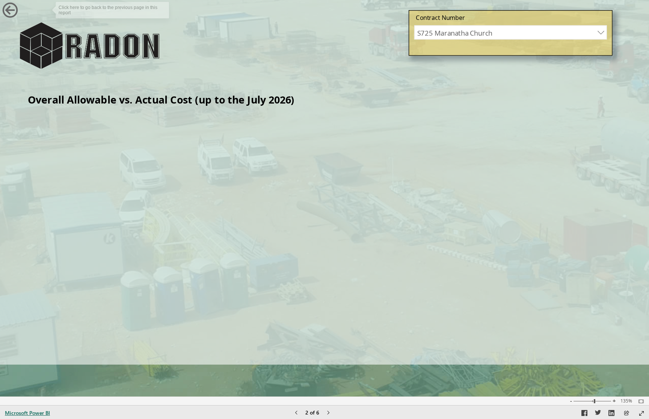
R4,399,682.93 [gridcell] (584, 181)
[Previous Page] (296, 413)
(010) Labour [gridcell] (55, 210)
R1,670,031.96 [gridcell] (296, 269)
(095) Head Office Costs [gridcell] (76, 166)
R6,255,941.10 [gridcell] (584, 195)
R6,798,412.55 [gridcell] (296, 195)
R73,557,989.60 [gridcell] (459, 137)
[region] (324, 182)
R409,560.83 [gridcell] (465, 254)
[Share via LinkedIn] (611, 414)
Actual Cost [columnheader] (408, 117)
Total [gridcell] (41, 299)
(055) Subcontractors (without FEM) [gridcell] (99, 195)
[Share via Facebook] (584, 414)
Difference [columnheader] (552, 117)
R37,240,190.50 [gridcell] (294, 152)
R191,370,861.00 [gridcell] (291, 137)
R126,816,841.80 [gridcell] (456, 299)
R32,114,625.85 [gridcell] (459, 152)
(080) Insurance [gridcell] (61, 254)
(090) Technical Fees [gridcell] (69, 225)
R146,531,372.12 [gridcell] (578, 299)
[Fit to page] (639, 401)
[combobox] (510, 33)
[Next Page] (328, 413)
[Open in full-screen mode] (641, 413)
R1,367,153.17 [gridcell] (584, 254)
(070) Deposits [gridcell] (58, 284)
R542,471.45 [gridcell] (465, 195)
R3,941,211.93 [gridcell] (584, 225)
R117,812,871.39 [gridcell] (579, 137)
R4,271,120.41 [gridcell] (462, 181)
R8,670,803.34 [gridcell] (296, 181)
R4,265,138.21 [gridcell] (296, 240)
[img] (89, 45)
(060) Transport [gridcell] (60, 269)
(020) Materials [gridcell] (59, 152)
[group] (511, 33)
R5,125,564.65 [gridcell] (584, 152)
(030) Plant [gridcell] (51, 240)
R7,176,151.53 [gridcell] (462, 166)
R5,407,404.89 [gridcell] (462, 210)
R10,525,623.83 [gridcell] (294, 166)
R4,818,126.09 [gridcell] (296, 225)
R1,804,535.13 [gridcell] (584, 240)
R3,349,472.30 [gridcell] (584, 166)
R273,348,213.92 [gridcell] (291, 299)
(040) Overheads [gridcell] (62, 181)
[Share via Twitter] (598, 414)
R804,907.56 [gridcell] (587, 210)
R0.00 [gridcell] (477, 269)
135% (626, 401)
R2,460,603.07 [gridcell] (462, 240)
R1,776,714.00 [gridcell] (296, 254)
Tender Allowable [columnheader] (254, 117)
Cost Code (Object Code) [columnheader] (105, 117)
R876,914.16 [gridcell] (465, 225)
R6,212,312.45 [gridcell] (296, 210)
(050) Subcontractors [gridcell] (71, 137)
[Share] (626, 413)
